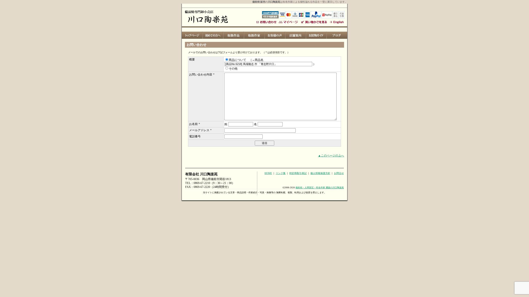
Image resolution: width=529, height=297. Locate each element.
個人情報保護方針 (320, 173)
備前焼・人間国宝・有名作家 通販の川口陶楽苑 (319, 187)
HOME (268, 173)
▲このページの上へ (331, 155)
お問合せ (339, 173)
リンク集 (281, 173)
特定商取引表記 (298, 173)
